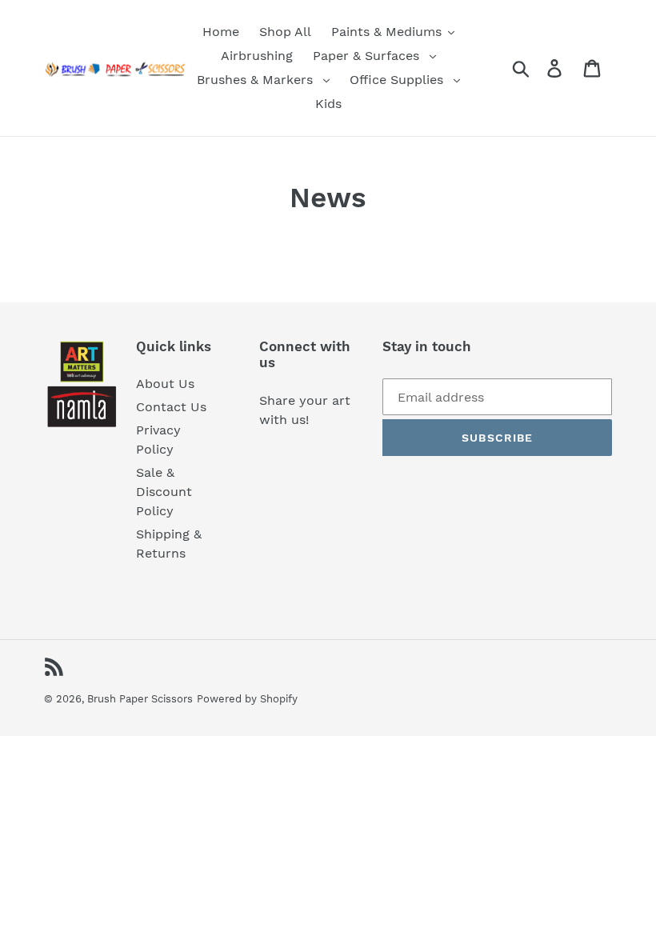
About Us (165, 383)
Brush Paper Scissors (140, 699)
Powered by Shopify (247, 699)
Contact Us (171, 406)
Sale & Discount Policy (164, 491)
